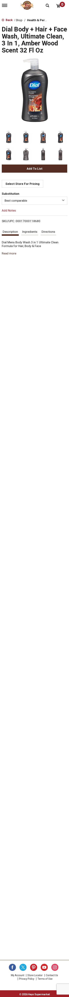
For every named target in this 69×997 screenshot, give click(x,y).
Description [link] (10, 231)
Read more (9, 253)
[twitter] (23, 967)
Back (9, 20)
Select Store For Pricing (22, 184)
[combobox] (34, 200)
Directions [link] (48, 231)
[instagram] (54, 967)
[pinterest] (33, 967)
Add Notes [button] (9, 210)
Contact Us (52, 975)
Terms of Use (45, 978)
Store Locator (35, 975)
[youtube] (44, 967)
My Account (17, 975)
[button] (9, 137)
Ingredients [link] (29, 231)
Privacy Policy (26, 978)
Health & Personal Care (43, 20)
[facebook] (12, 967)
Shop (19, 20)
